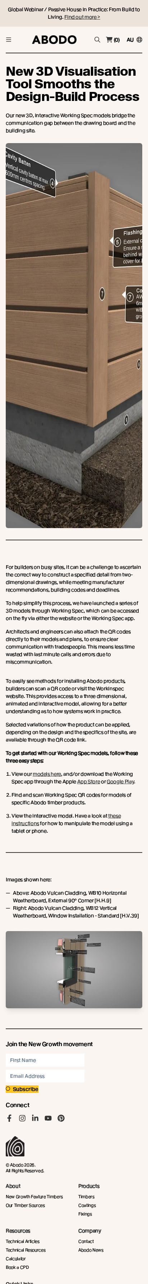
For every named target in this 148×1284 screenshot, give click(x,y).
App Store (88, 781)
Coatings (87, 1205)
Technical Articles (23, 1241)
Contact (86, 1241)
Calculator (16, 1258)
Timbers (86, 1196)
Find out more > (82, 17)
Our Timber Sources (25, 1205)
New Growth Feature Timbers (34, 1196)
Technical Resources (25, 1250)
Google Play (120, 781)
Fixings (85, 1214)
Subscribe (25, 1089)
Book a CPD (17, 1267)
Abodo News (90, 1250)
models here (47, 774)
